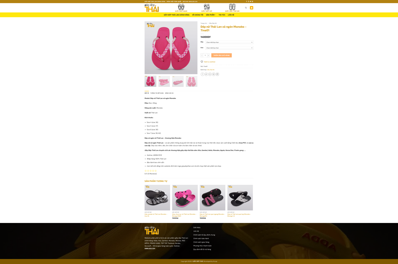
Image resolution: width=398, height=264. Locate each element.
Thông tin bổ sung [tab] (157, 93)
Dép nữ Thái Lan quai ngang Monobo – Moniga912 (212, 215)
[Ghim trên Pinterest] (213, 74)
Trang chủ (204, 23)
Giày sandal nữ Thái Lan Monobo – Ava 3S (156, 215)
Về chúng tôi (197, 15)
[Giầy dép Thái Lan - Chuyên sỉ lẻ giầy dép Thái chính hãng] (155, 7)
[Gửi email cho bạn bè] (210, 74)
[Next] (194, 47)
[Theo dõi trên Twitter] (250, 1)
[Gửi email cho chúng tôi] (252, 1)
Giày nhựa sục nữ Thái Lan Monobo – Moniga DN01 (184, 215)
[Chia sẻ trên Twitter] (206, 74)
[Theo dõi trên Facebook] (246, 1)
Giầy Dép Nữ (213, 23)
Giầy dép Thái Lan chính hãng (176, 15)
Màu (202, 42)
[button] (251, 8)
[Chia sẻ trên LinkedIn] (217, 74)
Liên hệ (231, 15)
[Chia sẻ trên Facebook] (202, 74)
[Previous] (148, 47)
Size (202, 47)
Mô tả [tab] (147, 93)
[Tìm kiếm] (246, 8)
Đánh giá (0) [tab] (169, 93)
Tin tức (222, 15)
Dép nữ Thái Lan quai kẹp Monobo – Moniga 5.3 (239, 215)
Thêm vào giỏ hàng (221, 55)
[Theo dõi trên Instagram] (248, 1)
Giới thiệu (196, 227)
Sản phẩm (210, 15)
